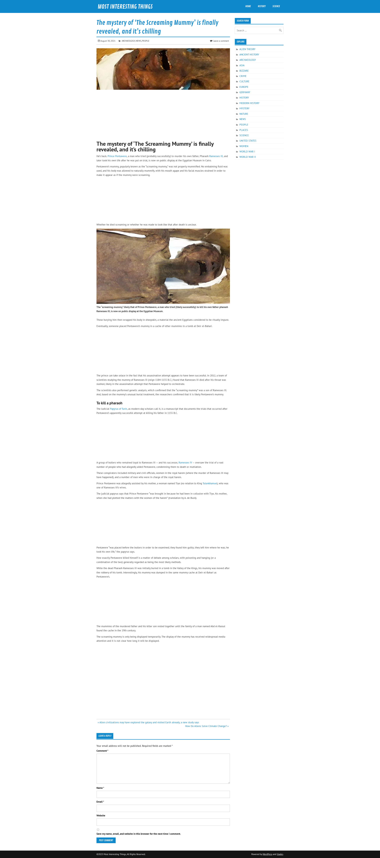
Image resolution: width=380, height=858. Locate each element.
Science (276, 6)
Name (100, 788)
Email (100, 802)
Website (100, 815)
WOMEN (243, 146)
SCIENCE (244, 135)
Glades (280, 854)
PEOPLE (145, 40)
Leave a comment (221, 40)
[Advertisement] (163, 113)
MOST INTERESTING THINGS (125, 6)
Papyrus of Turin (118, 408)
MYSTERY (244, 108)
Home (248, 6)
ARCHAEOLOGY (128, 40)
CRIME (242, 76)
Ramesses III (216, 156)
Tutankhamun (210, 483)
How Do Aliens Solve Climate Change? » (207, 726)
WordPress (267, 854)
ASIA (241, 65)
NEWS (138, 40)
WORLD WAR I (247, 151)
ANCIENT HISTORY (249, 54)
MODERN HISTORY (249, 103)
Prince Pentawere (117, 156)
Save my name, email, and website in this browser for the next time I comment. (138, 834)
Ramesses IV (185, 462)
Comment (102, 751)
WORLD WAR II (247, 156)
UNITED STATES (247, 140)
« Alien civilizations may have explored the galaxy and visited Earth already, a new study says (148, 722)
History (262, 6)
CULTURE (244, 81)
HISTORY (244, 97)
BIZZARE (244, 70)
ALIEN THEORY (247, 49)
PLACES (243, 130)
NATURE (243, 113)
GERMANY (244, 92)
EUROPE (243, 87)
